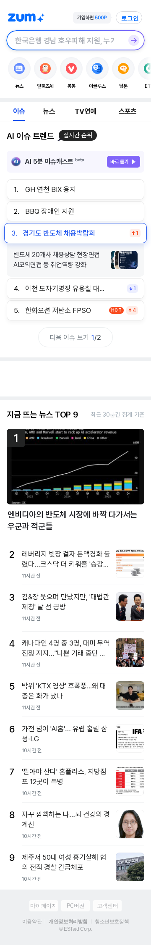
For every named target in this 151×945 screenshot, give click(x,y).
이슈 (19, 111)
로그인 (130, 18)
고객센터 (107, 906)
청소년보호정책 (112, 921)
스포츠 (128, 111)
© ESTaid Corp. (75, 929)
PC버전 (75, 906)
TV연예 (85, 111)
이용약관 (32, 921)
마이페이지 (43, 906)
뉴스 (49, 111)
